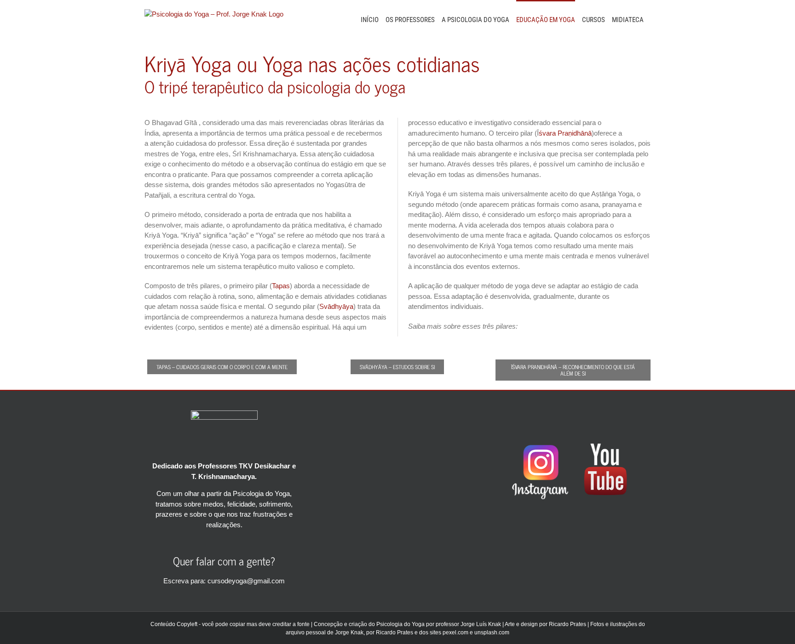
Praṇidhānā (575, 133)
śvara (547, 133)
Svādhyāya (336, 306)
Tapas (281, 286)
